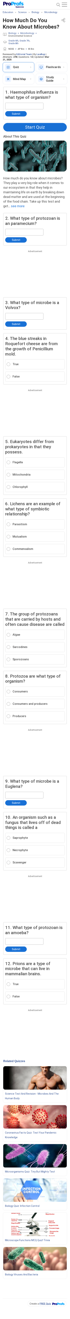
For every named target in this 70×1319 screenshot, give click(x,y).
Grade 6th (13, 40)
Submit (16, 113)
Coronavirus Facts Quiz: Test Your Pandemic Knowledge (31, 1135)
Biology (12, 33)
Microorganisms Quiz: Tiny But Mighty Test (30, 1171)
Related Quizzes (14, 1061)
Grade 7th (25, 40)
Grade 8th (13, 43)
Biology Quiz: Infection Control (22, 1205)
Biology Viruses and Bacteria (21, 1274)
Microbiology (27, 33)
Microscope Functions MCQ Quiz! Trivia (27, 1240)
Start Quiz (35, 127)
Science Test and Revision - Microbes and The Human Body (32, 1096)
